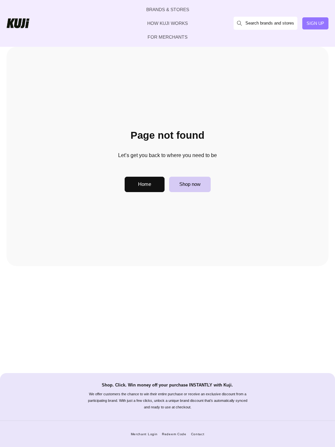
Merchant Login (144, 434)
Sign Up (315, 23)
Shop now (190, 184)
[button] (265, 23)
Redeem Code (174, 434)
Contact (197, 434)
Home (144, 184)
